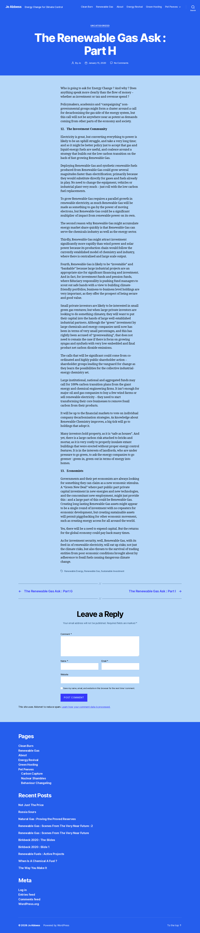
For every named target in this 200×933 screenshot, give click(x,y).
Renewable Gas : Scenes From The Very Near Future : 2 (55, 826)
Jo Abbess (13, 6)
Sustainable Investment (112, 571)
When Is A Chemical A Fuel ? (37, 861)
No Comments (121, 63)
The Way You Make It (32, 868)
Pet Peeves (171, 6)
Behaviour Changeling (36, 783)
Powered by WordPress (56, 925)
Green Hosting (154, 6)
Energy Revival (135, 6)
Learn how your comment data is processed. (86, 706)
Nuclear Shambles (33, 778)
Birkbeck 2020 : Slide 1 (34, 847)
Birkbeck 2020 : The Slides (36, 840)
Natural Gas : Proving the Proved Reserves (47, 819)
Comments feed (29, 899)
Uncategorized (100, 25)
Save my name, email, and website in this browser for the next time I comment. (99, 688)
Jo (79, 63)
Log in (22, 890)
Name (64, 661)
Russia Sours (27, 812)
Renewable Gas (104, 6)
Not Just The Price (31, 805)
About (120, 6)
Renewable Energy (73, 571)
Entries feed (26, 894)
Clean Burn (87, 6)
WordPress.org (28, 904)
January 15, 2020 (97, 63)
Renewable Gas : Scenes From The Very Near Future (53, 833)
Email (104, 661)
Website (64, 674)
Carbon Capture (32, 773)
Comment (66, 634)
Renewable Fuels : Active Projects (41, 854)
